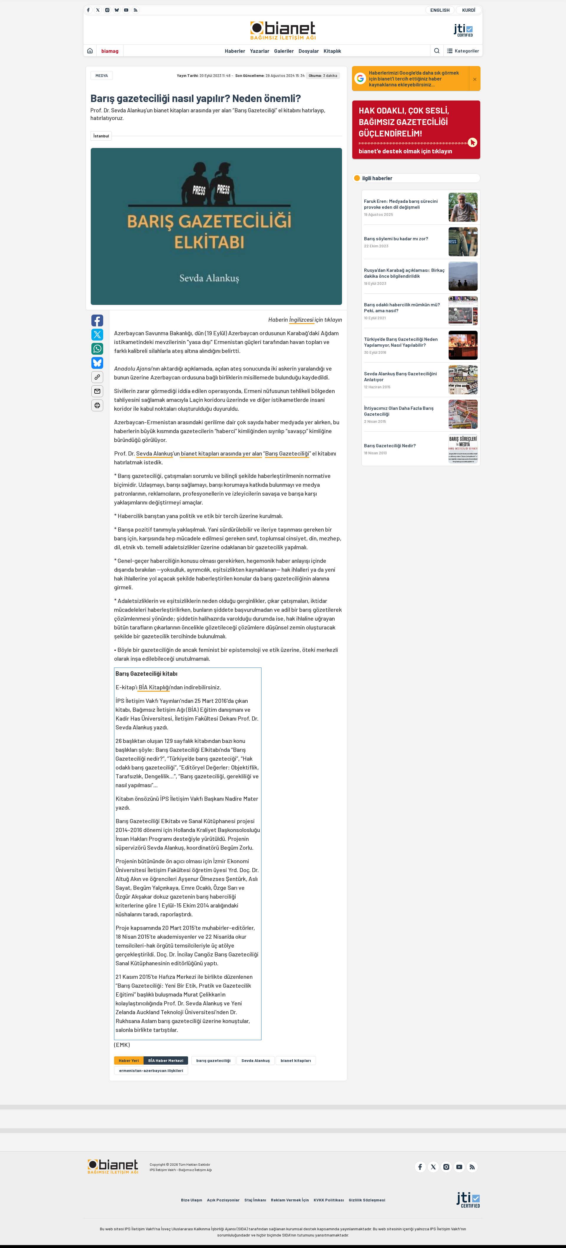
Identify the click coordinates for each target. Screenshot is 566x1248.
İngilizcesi (302, 319)
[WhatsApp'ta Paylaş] (97, 349)
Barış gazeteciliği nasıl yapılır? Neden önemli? (196, 98)
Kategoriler (467, 50)
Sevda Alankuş (154, 453)
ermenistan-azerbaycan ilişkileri (151, 1070)
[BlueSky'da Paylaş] (97, 363)
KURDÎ (468, 10)
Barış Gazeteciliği (287, 453)
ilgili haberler (377, 178)
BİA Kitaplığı (153, 686)
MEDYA (102, 75)
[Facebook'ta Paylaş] (97, 320)
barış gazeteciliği (213, 1060)
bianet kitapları (296, 1060)
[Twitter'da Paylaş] (97, 335)
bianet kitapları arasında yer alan (221, 453)
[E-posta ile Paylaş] (97, 391)
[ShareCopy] (97, 377)
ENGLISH (440, 10)
